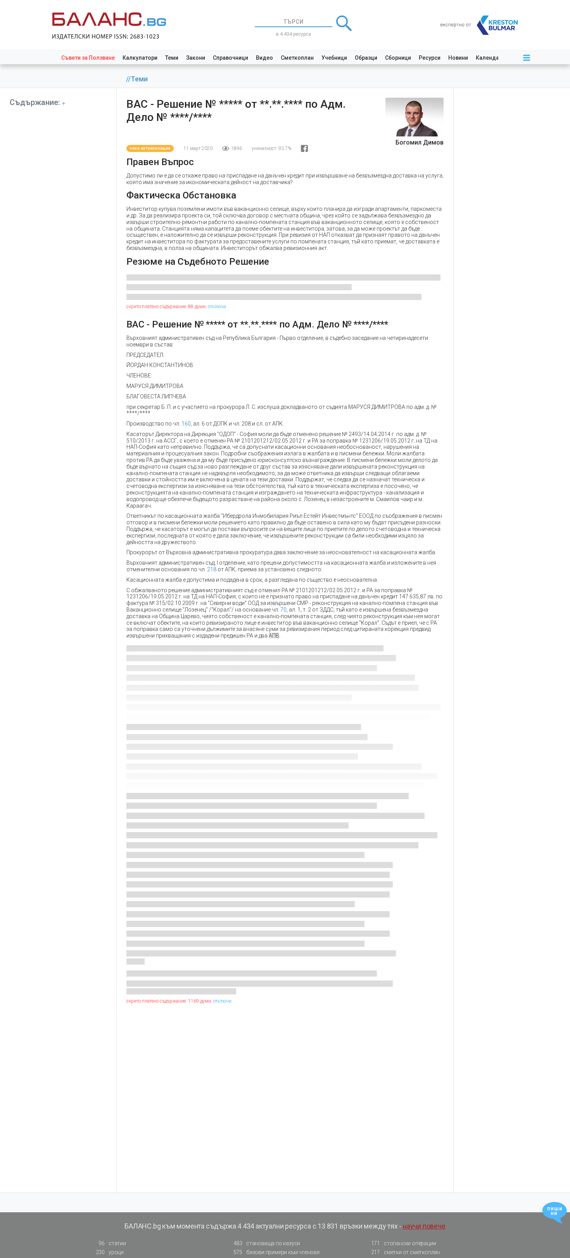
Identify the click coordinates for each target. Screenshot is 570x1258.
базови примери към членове (276, 1252)
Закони (195, 58)
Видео (264, 58)
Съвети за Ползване (88, 58)
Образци (366, 58)
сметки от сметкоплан (405, 1252)
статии (112, 1243)
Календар (489, 58)
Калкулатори (140, 58)
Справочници (230, 58)
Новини (458, 58)
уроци (110, 1252)
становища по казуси (267, 1243)
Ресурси (429, 58)
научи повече (424, 1226)
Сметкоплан (297, 58)
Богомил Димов (420, 142)
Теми (171, 58)
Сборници (398, 58)
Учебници (334, 58)
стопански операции (403, 1243)
